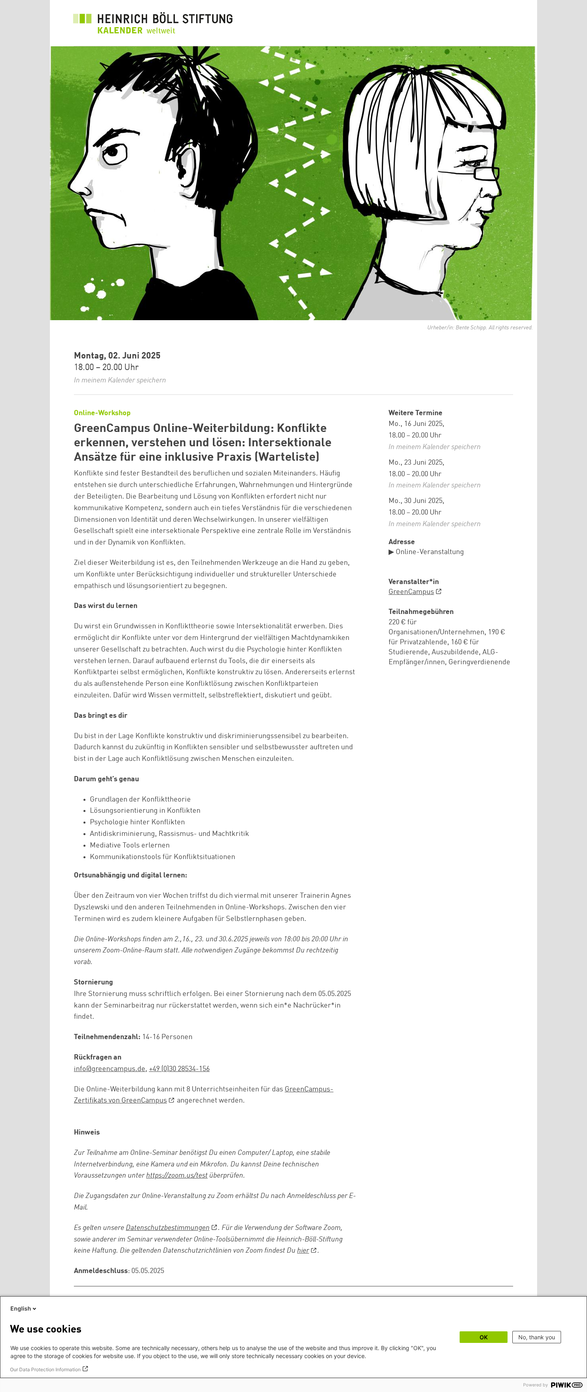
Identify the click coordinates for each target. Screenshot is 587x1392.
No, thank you (536, 1337)
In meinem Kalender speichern (120, 380)
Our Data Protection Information (45, 1369)
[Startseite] (153, 25)
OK (484, 1337)
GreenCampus (411, 592)
